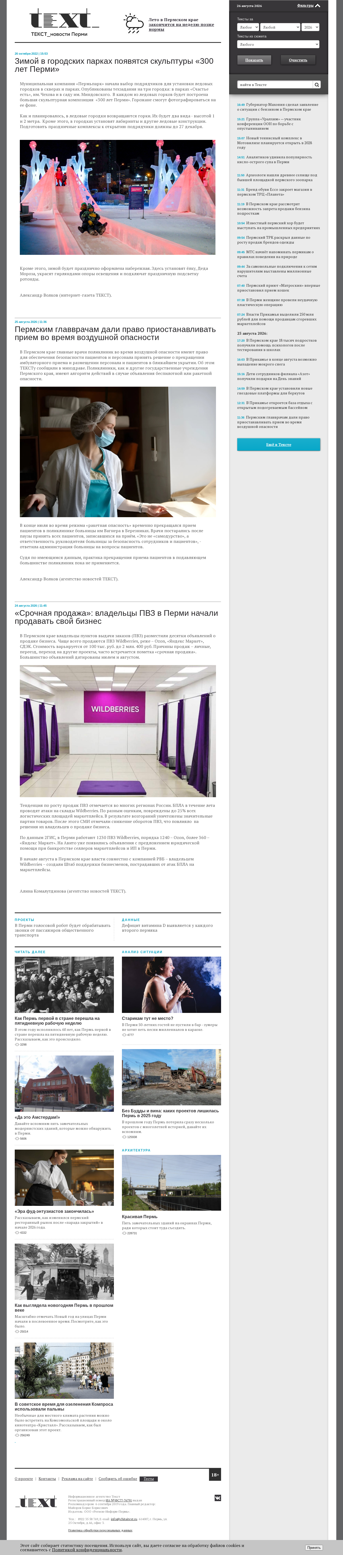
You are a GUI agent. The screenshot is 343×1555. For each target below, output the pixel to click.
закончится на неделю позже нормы (181, 26)
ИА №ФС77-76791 (119, 1500)
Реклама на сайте (77, 1478)
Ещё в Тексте (278, 444)
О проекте (24, 1478)
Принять (314, 1548)
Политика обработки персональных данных (100, 1530)
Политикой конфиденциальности (87, 1550)
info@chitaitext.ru (124, 1519)
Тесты (149, 1478)
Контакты (47, 1478)
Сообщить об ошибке (118, 1478)
